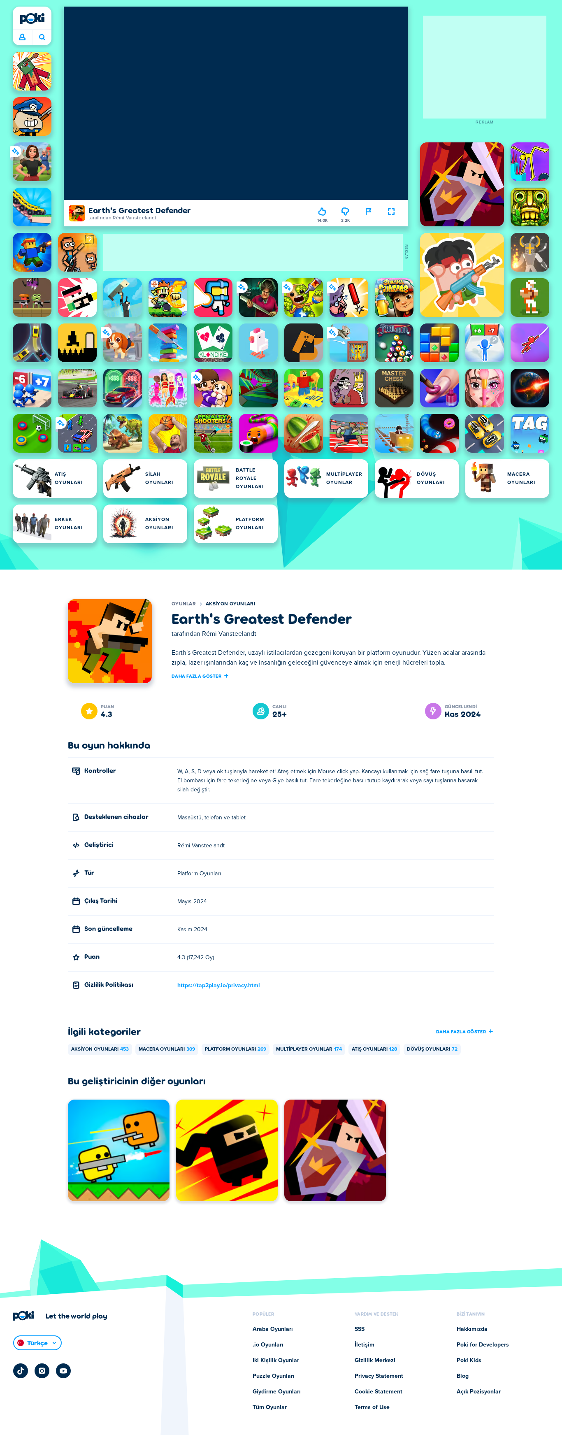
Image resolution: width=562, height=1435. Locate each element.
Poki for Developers (483, 1345)
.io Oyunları (268, 1345)
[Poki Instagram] (42, 1370)
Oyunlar (184, 604)
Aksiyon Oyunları (230, 604)
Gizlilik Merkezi (375, 1360)
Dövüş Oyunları (432, 1049)
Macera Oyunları (167, 1049)
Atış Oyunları (374, 1049)
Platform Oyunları (235, 1049)
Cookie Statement (378, 1392)
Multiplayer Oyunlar (309, 1049)
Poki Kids (469, 1360)
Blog (463, 1376)
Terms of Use (372, 1407)
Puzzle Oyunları (274, 1376)
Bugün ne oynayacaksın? (41, 37)
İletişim (364, 1345)
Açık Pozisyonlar (479, 1392)
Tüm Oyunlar (270, 1407)
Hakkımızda (472, 1329)
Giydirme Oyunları (277, 1392)
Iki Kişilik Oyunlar (276, 1360)
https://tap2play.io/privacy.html (218, 985)
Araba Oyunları (273, 1329)
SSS (360, 1329)
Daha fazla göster (196, 676)
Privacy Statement (379, 1376)
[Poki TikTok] (20, 1370)
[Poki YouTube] (63, 1370)
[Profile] (22, 37)
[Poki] (32, 18)
